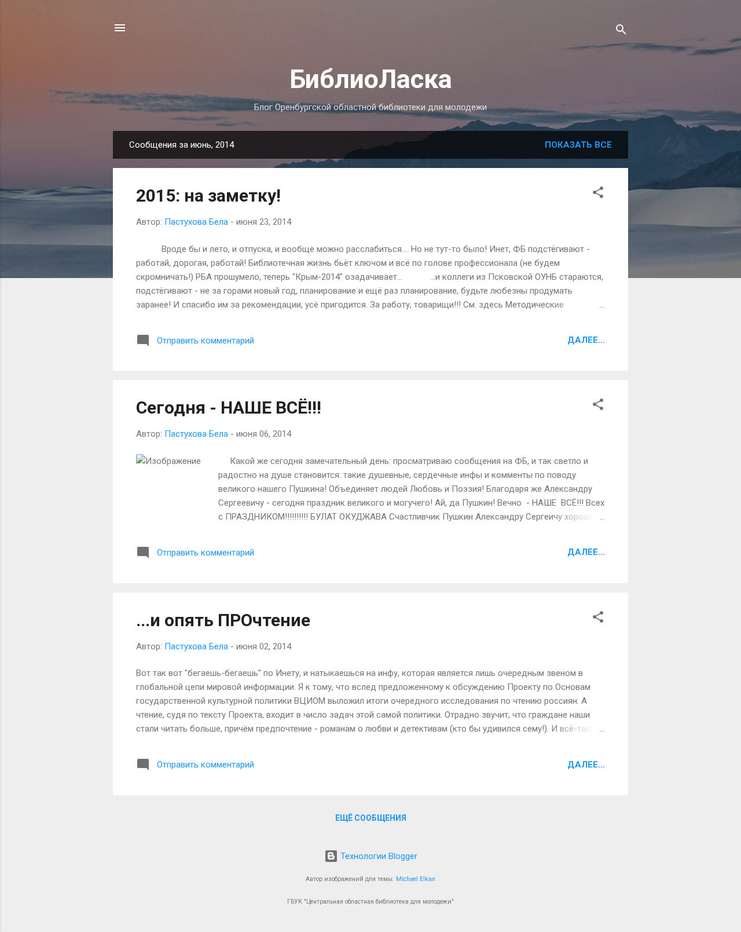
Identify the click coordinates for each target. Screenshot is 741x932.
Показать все (578, 145)
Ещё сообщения (370, 818)
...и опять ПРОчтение (223, 620)
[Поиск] (621, 31)
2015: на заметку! (208, 195)
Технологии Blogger (377, 856)
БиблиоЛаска (370, 79)
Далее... (586, 340)
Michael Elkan (415, 879)
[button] (598, 194)
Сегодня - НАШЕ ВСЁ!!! (228, 407)
